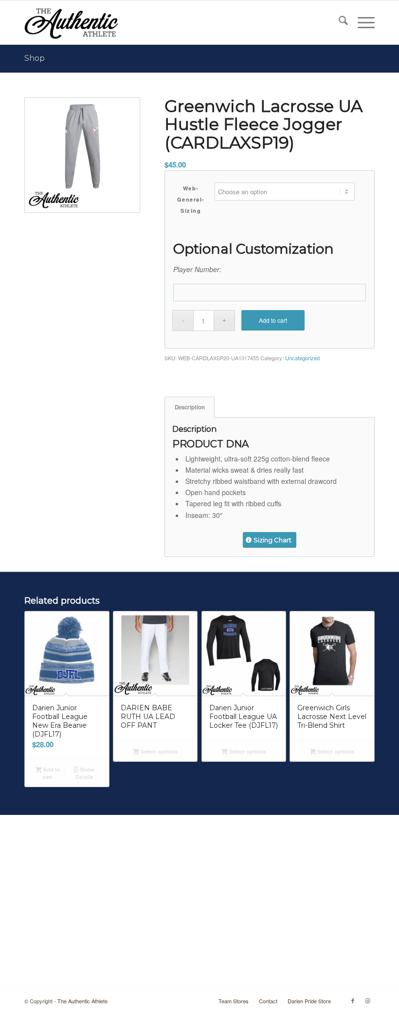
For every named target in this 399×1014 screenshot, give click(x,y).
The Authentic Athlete (82, 1001)
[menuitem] (338, 22)
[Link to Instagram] (367, 1000)
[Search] (338, 22)
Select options (158, 751)
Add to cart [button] (50, 773)
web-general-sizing (191, 199)
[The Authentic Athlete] (71, 22)
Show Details (84, 773)
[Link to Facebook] (352, 1000)
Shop (34, 58)
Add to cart (273, 320)
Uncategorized (302, 358)
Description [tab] (190, 407)
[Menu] (361, 22)
